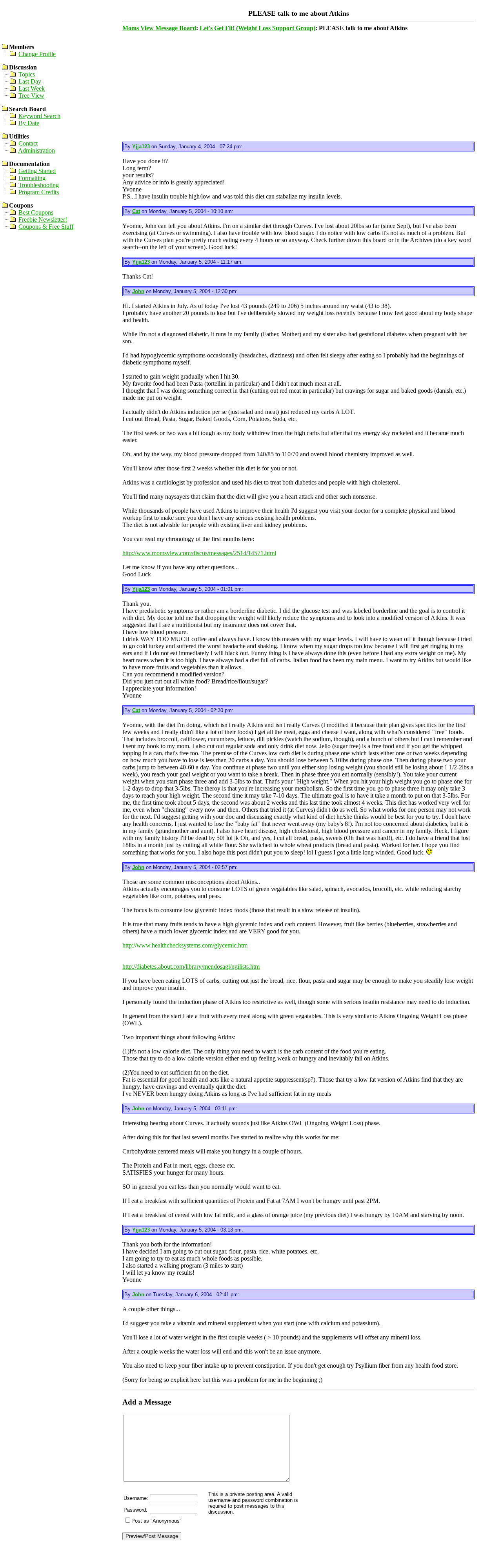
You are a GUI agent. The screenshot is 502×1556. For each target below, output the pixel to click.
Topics (26, 74)
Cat (136, 211)
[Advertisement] (297, 87)
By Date (28, 123)
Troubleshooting (38, 185)
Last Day (29, 81)
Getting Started (37, 171)
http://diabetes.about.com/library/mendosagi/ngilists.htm (191, 966)
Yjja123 (141, 146)
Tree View (31, 95)
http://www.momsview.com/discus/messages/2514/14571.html (199, 553)
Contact (28, 143)
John (138, 291)
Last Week (31, 88)
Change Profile (37, 54)
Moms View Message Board (159, 28)
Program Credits (38, 192)
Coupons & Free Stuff (45, 226)
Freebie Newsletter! (42, 219)
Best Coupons (35, 212)
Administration (36, 150)
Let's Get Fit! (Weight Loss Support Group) (257, 28)
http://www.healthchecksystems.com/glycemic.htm (184, 945)
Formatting (31, 178)
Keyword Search (39, 116)
